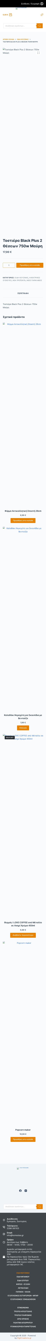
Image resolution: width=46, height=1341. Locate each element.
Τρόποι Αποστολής (23, 1311)
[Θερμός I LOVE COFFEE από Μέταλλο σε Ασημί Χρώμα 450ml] (23, 826)
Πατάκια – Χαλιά (23, 1292)
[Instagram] (26, 1190)
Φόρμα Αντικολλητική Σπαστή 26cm (23, 511)
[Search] (40, 25)
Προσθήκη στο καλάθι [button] (23, 520)
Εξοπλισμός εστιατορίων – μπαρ (23, 1296)
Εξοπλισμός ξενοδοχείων (23, 1299)
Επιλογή (23, 728)
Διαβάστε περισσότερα (23, 935)
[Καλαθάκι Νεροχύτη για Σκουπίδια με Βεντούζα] (23, 619)
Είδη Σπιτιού (23, 1280)
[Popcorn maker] (23, 1033)
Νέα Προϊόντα (19, 280)
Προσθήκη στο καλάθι (30, 265)
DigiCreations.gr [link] (24, 1338)
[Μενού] (42, 14)
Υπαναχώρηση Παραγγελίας (23, 1326)
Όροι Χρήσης (23, 1319)
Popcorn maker (23, 1130)
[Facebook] (20, 1190)
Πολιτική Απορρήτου (23, 1323)
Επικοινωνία (23, 1308)
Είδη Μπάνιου (23, 1277)
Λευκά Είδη (23, 1288)
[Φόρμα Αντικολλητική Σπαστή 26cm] (23, 414)
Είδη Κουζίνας (21, 278)
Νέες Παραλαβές (34, 280)
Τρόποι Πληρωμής (23, 1315)
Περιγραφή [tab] (23, 293)
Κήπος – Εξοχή (23, 1284)
